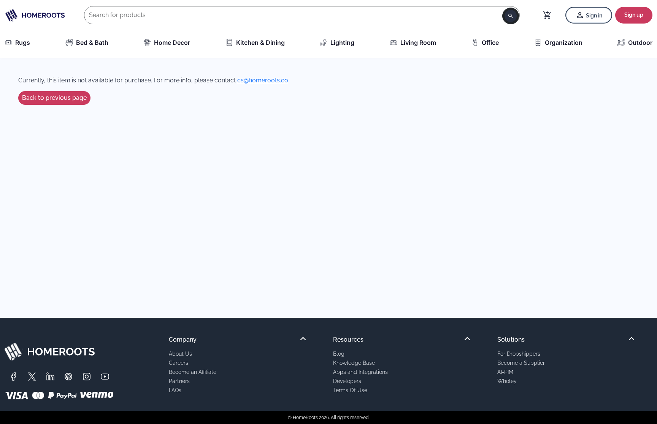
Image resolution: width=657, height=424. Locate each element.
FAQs (175, 390)
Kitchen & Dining (260, 42)
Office (490, 42)
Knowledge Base (354, 362)
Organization (563, 42)
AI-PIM (505, 372)
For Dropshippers (518, 353)
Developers (347, 381)
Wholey (507, 381)
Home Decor (172, 42)
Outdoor (640, 42)
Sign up (633, 15)
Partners (179, 381)
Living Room (418, 42)
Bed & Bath (92, 42)
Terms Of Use (350, 390)
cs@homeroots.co (262, 80)
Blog (338, 353)
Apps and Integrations (360, 372)
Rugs (22, 42)
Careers (178, 362)
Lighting (342, 42)
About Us (180, 353)
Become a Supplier (521, 362)
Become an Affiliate (192, 372)
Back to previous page (54, 97)
